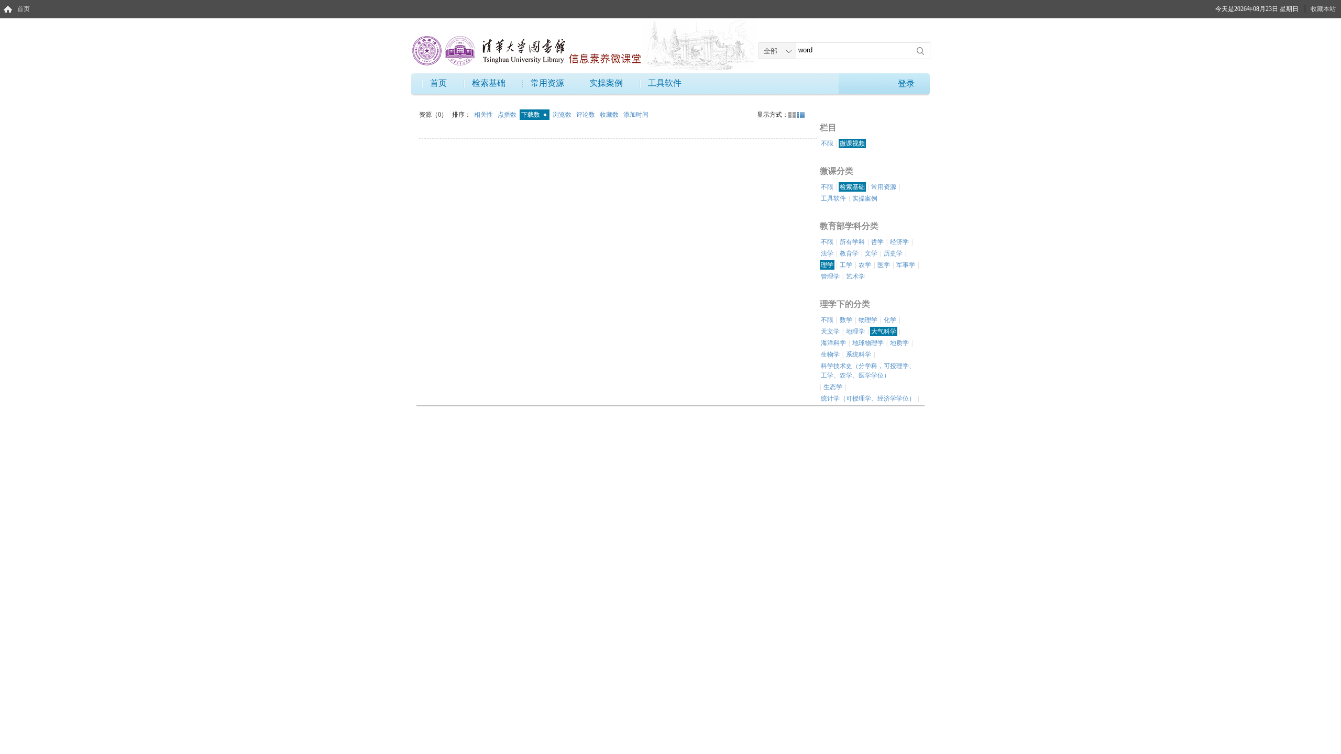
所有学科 (852, 242)
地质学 (899, 343)
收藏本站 (1323, 9)
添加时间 (635, 114)
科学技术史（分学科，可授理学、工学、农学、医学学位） (868, 370)
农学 (865, 265)
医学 (883, 265)
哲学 (877, 242)
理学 (827, 265)
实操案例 (606, 83)
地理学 (855, 331)
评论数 (586, 114)
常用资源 (547, 83)
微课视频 (852, 143)
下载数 (531, 114)
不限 (827, 143)
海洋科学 (833, 343)
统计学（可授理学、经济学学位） (868, 398)
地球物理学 (868, 343)
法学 (827, 253)
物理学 (868, 320)
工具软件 (665, 83)
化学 (890, 320)
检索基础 (488, 83)
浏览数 (563, 114)
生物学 (830, 354)
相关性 (484, 114)
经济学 (899, 242)
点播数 (508, 114)
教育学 (849, 253)
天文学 (830, 331)
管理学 (830, 276)
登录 (906, 83)
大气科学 (883, 331)
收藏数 (610, 114)
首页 (23, 9)
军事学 (905, 265)
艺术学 (855, 276)
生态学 (832, 387)
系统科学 (858, 354)
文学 (871, 253)
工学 (846, 265)
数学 (846, 320)
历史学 (893, 253)
